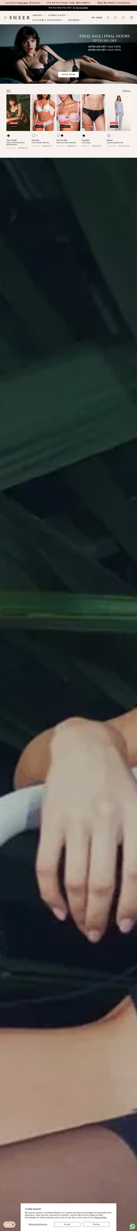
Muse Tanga (86, 143)
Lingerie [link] (37, 15)
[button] (5, 17)
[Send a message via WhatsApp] (132, 1226)
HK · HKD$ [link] (97, 17)
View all (127, 91)
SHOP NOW (68, 74)
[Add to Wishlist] (27, 97)
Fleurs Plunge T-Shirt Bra (40, 143)
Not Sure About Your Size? (68, 8)
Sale (8, 90)
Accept (67, 1224)
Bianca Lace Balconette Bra (66, 143)
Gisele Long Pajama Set (115, 143)
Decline (96, 1224)
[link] (115, 17)
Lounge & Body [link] (57, 15)
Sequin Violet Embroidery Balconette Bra (15, 143)
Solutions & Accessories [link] (47, 20)
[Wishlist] (123, 17)
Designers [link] (74, 20)
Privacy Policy (100, 1217)
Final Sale (23, 2)
